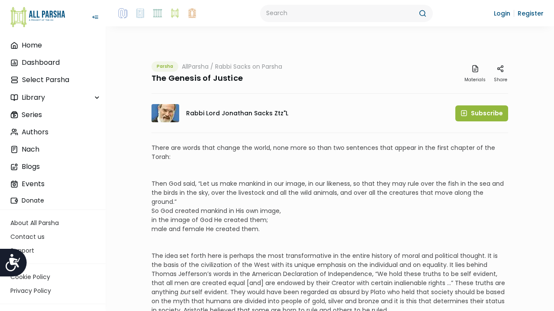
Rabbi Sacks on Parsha (248, 66)
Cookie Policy (30, 277)
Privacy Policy (30, 290)
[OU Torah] (123, 13)
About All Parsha (34, 223)
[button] (502, 13)
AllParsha (195, 66)
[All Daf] (192, 13)
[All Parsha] (175, 13)
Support (22, 250)
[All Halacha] (157, 13)
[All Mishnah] (140, 13)
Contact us (27, 236)
